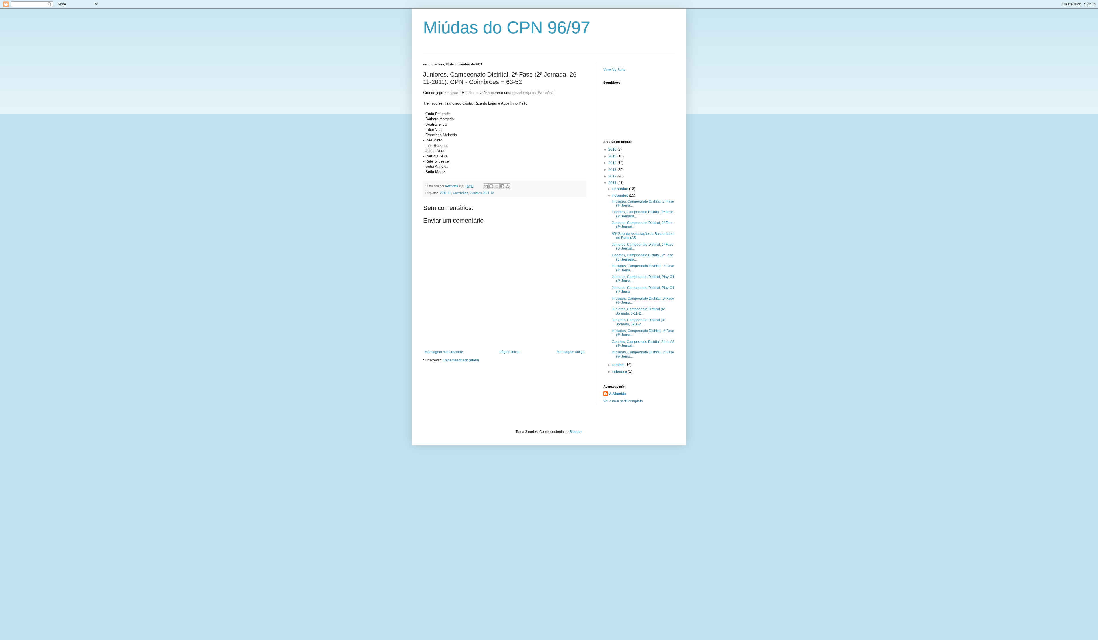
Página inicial (509, 352)
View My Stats (614, 70)
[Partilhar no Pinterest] (507, 186)
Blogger (576, 432)
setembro (620, 372)
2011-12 (445, 193)
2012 (612, 176)
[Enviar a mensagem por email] (486, 186)
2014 (612, 163)
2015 (612, 156)
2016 (612, 149)
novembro (620, 195)
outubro (618, 365)
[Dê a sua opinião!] (491, 186)
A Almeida (617, 394)
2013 (612, 170)
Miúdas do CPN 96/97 (506, 27)
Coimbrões (460, 193)
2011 (612, 183)
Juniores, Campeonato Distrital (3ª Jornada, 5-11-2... (638, 322)
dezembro (620, 189)
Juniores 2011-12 (482, 193)
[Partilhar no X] (497, 186)
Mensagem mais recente (444, 352)
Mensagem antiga (571, 352)
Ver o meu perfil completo (623, 401)
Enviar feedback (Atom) (461, 360)
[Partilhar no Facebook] (502, 186)
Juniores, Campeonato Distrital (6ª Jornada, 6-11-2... (638, 311)
